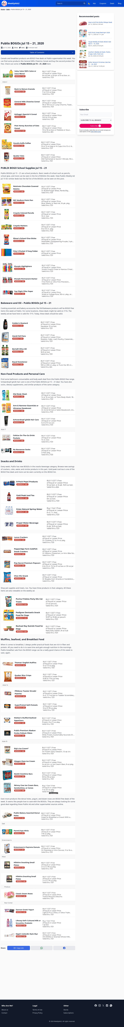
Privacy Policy (37, 1013)
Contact (4, 1013)
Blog (119, 3)
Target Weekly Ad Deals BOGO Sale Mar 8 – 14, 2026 (99, 43)
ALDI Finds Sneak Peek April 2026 (99, 32)
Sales (8, 9)
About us (5, 1010)
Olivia (16, 48)
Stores (66, 1010)
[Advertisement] (38, 24)
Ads (94, 3)
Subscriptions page (96, 131)
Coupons (103, 3)
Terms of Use (37, 1010)
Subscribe (94, 126)
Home (3, 9)
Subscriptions (69, 1013)
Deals (112, 3)
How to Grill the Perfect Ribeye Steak (100, 22)
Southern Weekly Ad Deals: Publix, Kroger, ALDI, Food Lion (99, 53)
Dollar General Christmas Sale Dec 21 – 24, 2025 (99, 63)
